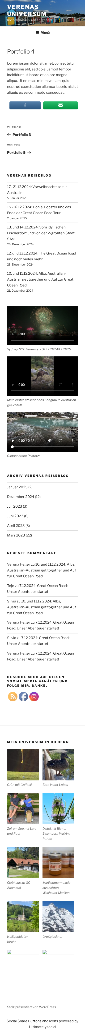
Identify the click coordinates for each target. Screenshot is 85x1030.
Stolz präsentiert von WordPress (31, 1007)
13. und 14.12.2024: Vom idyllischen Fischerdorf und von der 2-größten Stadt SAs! (41, 233)
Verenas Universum (27, 10)
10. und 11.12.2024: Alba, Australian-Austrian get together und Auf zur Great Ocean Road (40, 279)
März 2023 (16, 535)
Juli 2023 (14, 506)
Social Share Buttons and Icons (32, 1021)
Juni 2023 (15, 516)
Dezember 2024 (20, 497)
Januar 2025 (17, 487)
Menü (45, 33)
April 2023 (16, 526)
